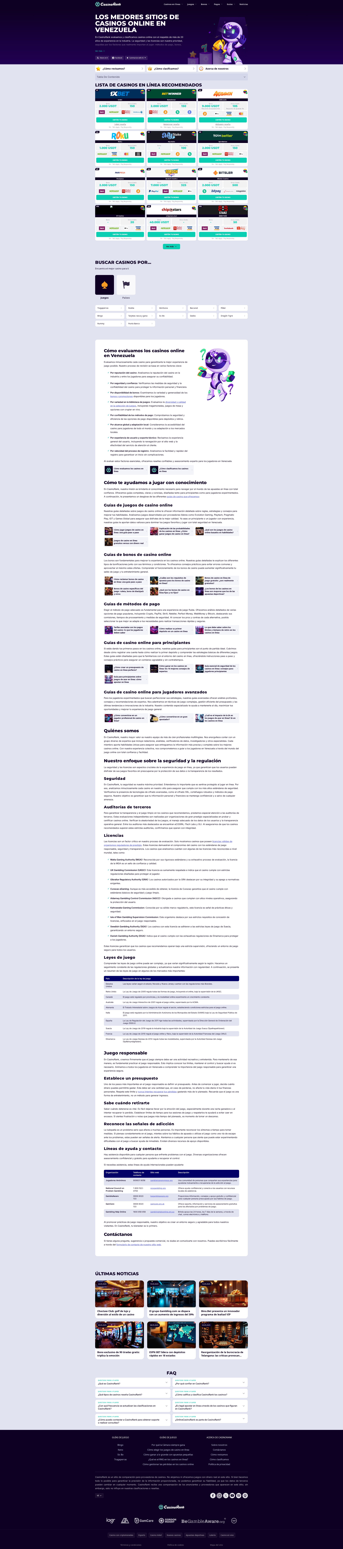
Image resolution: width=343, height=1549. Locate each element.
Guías (230, 4)
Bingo (120, 1444)
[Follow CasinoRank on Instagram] (219, 1495)
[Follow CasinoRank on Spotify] (238, 1495)
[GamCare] (144, 1520)
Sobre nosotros (219, 1444)
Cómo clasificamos (219, 1459)
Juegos (190, 4)
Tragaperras (120, 1459)
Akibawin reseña (222, 124)
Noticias (244, 4)
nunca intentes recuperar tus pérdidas (157, 1091)
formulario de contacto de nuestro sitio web (138, 1244)
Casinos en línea (172, 4)
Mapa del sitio (216, 1545)
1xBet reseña (120, 124)
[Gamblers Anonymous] (125, 1520)
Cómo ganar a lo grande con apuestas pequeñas (168, 1454)
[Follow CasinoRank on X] (225, 1495)
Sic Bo (120, 1454)
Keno (120, 1449)
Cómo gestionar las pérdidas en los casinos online (168, 1464)
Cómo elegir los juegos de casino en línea (168, 1449)
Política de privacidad (219, 1464)
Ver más (170, 246)
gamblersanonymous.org (161, 1180)
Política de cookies (175, 1545)
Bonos (204, 4)
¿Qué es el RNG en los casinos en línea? (168, 1459)
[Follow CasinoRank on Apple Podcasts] (245, 1495)
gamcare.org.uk (157, 1204)
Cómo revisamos (219, 1454)
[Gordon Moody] (167, 1520)
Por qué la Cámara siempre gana (168, 1444)
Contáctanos (219, 1449)
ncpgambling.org (158, 1188)
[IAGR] (110, 1520)
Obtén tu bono (120, 120)
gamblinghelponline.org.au (162, 1212)
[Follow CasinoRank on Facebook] (213, 1495)
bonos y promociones (121, 396)
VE (98, 1495)
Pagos (217, 4)
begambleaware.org (159, 1196)
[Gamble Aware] (204, 1520)
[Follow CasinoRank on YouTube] (232, 1495)
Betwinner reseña (171, 124)
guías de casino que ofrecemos (183, 496)
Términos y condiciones (130, 1545)
